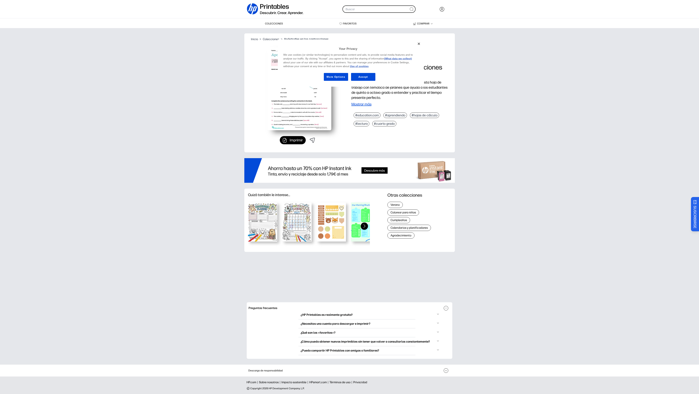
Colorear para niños (403, 212)
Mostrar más (361, 104)
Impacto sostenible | (295, 382)
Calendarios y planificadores (409, 227)
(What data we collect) (398, 58)
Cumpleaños (399, 220)
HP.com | (253, 382)
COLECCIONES (274, 23)
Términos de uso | (341, 382)
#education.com (367, 115)
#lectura (361, 124)
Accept (363, 76)
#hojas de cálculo (424, 115)
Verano (395, 204)
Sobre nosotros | (270, 382)
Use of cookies (359, 66)
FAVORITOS (350, 23)
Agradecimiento (401, 235)
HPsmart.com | (319, 382)
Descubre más (374, 170)
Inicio (254, 39)
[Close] (419, 44)
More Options (336, 76)
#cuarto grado (384, 124)
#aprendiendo (395, 115)
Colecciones (271, 39)
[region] (351, 63)
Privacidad (360, 382)
